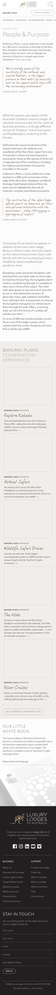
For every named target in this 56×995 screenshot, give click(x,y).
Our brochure (37, 896)
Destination (8, 20)
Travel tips (36, 873)
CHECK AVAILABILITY (42, 13)
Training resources (11, 901)
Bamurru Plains (10, 13)
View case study (23, 60)
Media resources (11, 892)
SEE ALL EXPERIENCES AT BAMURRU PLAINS (23, 712)
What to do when (39, 887)
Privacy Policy (37, 988)
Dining (49, 20)
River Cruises (16, 687)
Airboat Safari (17, 482)
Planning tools (9, 896)
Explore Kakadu (18, 415)
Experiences (21, 20)
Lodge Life (38, 832)
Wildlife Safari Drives (23, 548)
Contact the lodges (40, 868)
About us (7, 868)
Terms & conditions (21, 988)
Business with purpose (13, 873)
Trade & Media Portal (13, 882)
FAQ (33, 892)
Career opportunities (13, 877)
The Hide (12, 615)
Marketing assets (11, 887)
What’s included (38, 877)
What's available (38, 882)
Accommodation (36, 20)
